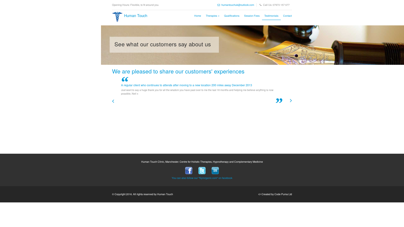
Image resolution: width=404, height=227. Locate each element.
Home (197, 15)
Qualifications (231, 15)
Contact (287, 15)
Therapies (212, 15)
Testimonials (271, 15)
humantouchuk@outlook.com (237, 5)
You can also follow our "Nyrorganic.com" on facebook (202, 178)
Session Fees (252, 15)
